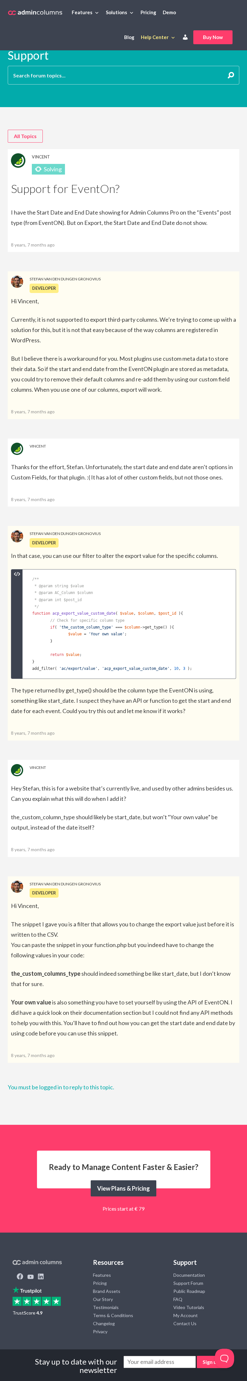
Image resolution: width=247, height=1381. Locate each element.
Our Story (103, 1299)
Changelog (104, 1323)
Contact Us (185, 1323)
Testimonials (106, 1307)
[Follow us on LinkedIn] (41, 1277)
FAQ (177, 1299)
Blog (129, 37)
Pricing (148, 12)
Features (82, 12)
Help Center (155, 37)
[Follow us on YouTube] (30, 1277)
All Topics (25, 136)
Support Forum (188, 1283)
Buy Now (213, 37)
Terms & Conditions (113, 1315)
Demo (169, 12)
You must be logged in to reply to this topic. (61, 1087)
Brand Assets (106, 1291)
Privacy (100, 1331)
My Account (185, 1315)
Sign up (211, 1362)
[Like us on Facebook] (20, 1277)
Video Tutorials (188, 1307)
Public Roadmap (189, 1291)
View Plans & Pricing (123, 1188)
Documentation (189, 1275)
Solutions (116, 12)
